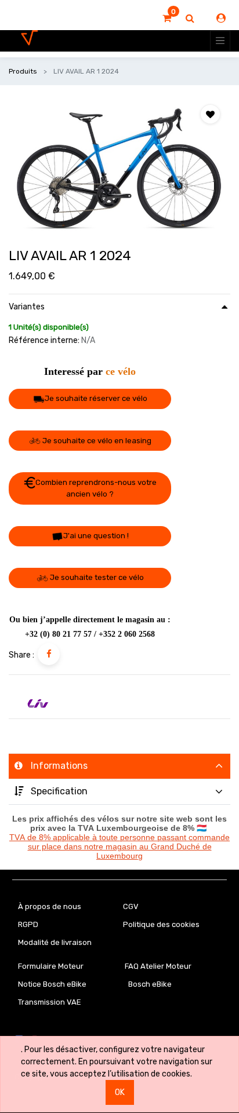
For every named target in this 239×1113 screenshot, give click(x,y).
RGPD (28, 924)
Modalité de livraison (55, 942)
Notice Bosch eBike (52, 984)
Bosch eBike (149, 984)
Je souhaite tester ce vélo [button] (96, 577)
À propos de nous (49, 906)
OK (120, 1092)
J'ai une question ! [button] (96, 535)
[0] (166, 18)
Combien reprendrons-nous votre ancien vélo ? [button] (96, 488)
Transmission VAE (49, 1002)
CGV (131, 906)
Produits (23, 71)
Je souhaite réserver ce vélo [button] (96, 398)
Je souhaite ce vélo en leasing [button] (96, 440)
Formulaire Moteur (51, 966)
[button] (210, 114)
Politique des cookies (161, 924)
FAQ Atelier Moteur (158, 966)
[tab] (119, 766)
